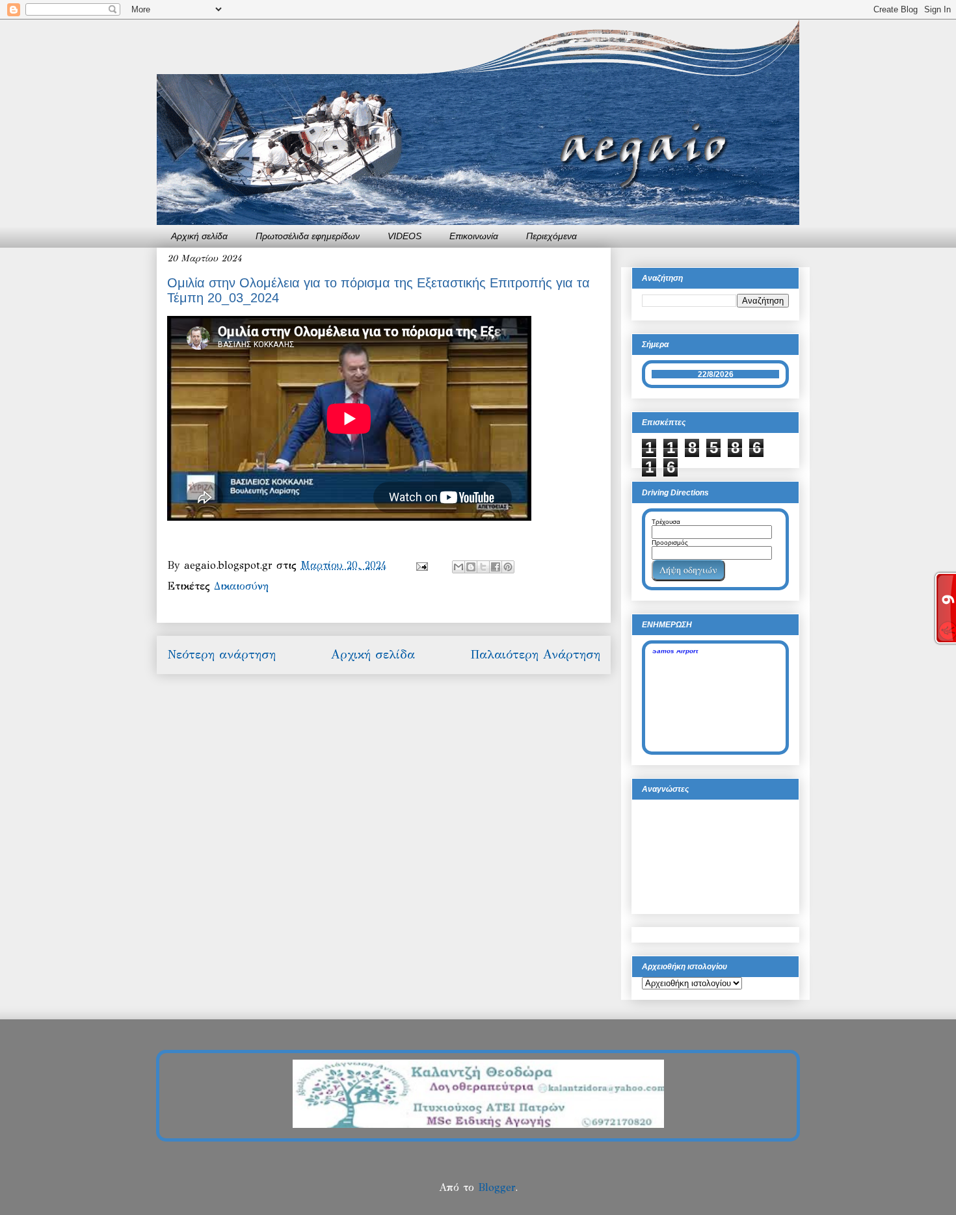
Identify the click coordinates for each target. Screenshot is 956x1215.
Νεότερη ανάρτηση (221, 654)
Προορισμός (670, 542)
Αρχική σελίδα (199, 236)
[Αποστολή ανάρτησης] (421, 565)
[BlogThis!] (470, 566)
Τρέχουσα (666, 521)
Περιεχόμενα (551, 236)
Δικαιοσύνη (241, 586)
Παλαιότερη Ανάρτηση (535, 654)
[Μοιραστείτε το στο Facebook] (495, 566)
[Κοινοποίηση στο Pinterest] (507, 566)
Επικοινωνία (473, 236)
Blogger (496, 1187)
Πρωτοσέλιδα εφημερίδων (308, 236)
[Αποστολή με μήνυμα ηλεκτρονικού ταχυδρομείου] (458, 566)
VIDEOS (404, 236)
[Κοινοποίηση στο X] (483, 566)
